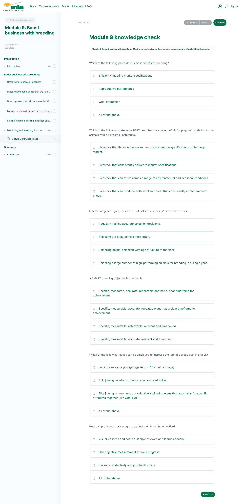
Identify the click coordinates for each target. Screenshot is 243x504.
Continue (219, 22)
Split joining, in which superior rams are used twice (132, 380)
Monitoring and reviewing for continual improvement (158, 49)
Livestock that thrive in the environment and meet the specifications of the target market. (149, 150)
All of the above (109, 115)
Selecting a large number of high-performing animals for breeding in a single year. (152, 263)
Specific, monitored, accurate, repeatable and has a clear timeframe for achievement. (143, 293)
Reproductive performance (116, 88)
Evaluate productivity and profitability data (126, 465)
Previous (193, 22)
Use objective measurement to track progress (128, 452)
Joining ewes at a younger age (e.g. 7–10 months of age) (136, 367)
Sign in (234, 6)
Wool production (109, 101)
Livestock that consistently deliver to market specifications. (137, 165)
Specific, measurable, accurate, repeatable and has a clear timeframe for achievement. (144, 311)
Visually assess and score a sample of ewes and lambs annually (141, 439)
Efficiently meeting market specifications (125, 75)
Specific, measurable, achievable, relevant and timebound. (137, 326)
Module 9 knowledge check (199, 49)
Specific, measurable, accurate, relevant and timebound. (136, 339)
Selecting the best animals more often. (124, 236)
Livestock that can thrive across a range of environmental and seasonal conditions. (153, 178)
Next (204, 22)
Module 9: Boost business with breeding (111, 49)
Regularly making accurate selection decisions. (129, 223)
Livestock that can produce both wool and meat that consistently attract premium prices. (150, 193)
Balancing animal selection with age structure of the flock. (136, 250)
